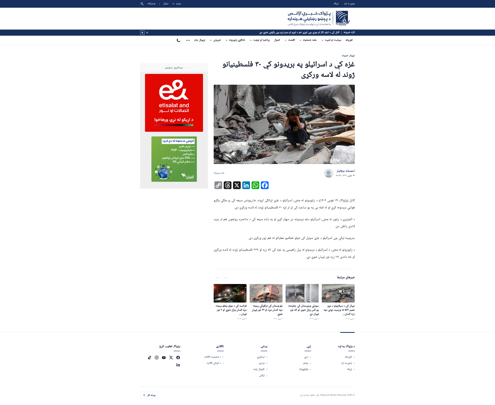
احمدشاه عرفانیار (346, 171)
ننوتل (165, 3)
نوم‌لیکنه (152, 3)
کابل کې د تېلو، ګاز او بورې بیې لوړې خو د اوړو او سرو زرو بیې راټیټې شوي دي (299, 32)
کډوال (277, 40)
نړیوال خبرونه (348, 55)
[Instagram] (156, 357)
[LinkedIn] (178, 365)
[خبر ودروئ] (142, 32)
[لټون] (142, 4)
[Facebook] (178, 357)
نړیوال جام (199, 40)
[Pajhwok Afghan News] (319, 18)
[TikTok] (149, 357)
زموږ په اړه (349, 3)
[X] (171, 357)
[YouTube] (164, 357)
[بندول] (147, 32)
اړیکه (336, 3)
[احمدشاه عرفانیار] (328, 173)
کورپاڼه (349, 40)
